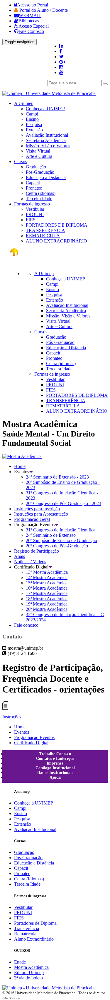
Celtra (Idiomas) (29, 878)
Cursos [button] (20, 161)
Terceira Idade (39, 198)
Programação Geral (32, 519)
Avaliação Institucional (47, 135)
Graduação (36, 166)
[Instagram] (61, 67)
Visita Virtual (38, 150)
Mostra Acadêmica (31, 967)
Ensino (32, 119)
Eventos (21, 732)
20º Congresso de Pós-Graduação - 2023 (63, 503)
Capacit (33, 182)
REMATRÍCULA (43, 235)
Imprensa (55, 763)
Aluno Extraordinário (34, 939)
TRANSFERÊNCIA (45, 230)
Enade (20, 961)
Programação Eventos (34, 737)
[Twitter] (61, 56)
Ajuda (55, 777)
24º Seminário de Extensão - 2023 (57, 476)
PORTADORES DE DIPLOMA (56, 225)
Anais (19, 556)
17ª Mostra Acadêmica (46, 593)
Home (20, 466)
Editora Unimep (29, 972)
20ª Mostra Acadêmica (46, 609)
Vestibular (35, 209)
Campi (32, 113)
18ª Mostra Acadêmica (46, 598)
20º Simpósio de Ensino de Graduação (61, 540)
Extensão (34, 129)
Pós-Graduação (40, 172)
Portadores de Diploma (35, 923)
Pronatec (34, 187)
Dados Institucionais (55, 772)
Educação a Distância (46, 177)
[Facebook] (60, 51)
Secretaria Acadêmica (46, 140)
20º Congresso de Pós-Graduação (57, 545)
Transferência (26, 928)
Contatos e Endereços (55, 758)
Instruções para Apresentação (41, 513)
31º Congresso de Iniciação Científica (60, 529)
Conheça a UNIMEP (45, 108)
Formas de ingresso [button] (32, 203)
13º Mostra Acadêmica (47, 572)
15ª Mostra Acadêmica (46, 582)
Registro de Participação (36, 551)
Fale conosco (26, 625)
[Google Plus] (62, 61)
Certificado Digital (31, 742)
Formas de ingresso (52, 374)
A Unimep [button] (23, 103)
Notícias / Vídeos (30, 561)
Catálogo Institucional (55, 768)
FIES (30, 219)
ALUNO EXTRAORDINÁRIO (56, 240)
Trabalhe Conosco (55, 754)
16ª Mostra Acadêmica (46, 588)
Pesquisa (34, 124)
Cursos (40, 331)
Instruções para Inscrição (37, 508)
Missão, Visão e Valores (48, 145)
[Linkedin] (61, 46)
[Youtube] (61, 72)
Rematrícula (25, 933)
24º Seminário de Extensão (51, 535)
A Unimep (44, 273)
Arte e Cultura (39, 156)
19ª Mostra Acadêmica (46, 603)
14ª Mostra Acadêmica (46, 577)
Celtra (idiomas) (40, 193)
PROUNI (35, 214)
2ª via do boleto (28, 977)
